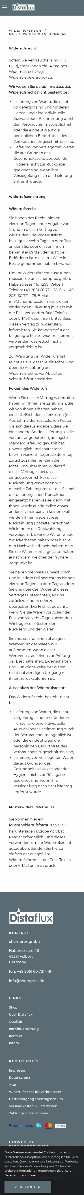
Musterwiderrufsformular (31, 825)
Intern (14, 1043)
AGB (12, 1085)
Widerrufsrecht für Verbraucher (35, 1092)
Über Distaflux (20, 1015)
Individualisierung (24, 1029)
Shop (13, 1007)
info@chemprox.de (26, 981)
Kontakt (15, 1036)
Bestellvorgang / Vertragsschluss (36, 1099)
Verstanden (28, 1187)
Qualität (15, 1022)
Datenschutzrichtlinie (20, 1175)
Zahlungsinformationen (28, 1113)
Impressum (18, 1070)
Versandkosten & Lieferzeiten (33, 1106)
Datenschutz (19, 1078)
